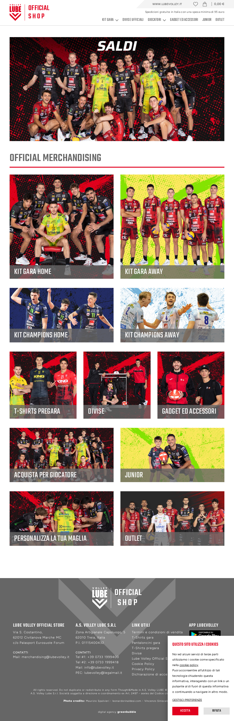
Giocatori (154, 20)
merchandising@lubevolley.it (45, 657)
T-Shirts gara (143, 637)
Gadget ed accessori (184, 20)
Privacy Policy (143, 669)
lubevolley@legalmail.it (103, 673)
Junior (207, 20)
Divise (137, 653)
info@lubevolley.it (99, 667)
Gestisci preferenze (187, 700)
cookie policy (189, 665)
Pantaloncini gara (146, 643)
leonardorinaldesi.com (126, 700)
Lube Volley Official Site (152, 659)
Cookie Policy (143, 664)
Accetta (185, 710)
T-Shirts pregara (145, 648)
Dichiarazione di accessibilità (156, 674)
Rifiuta (216, 710)
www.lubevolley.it (167, 4)
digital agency (117, 711)
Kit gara (108, 20)
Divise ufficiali (133, 20)
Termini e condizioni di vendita (157, 632)
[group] (117, 89)
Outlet (219, 20)
